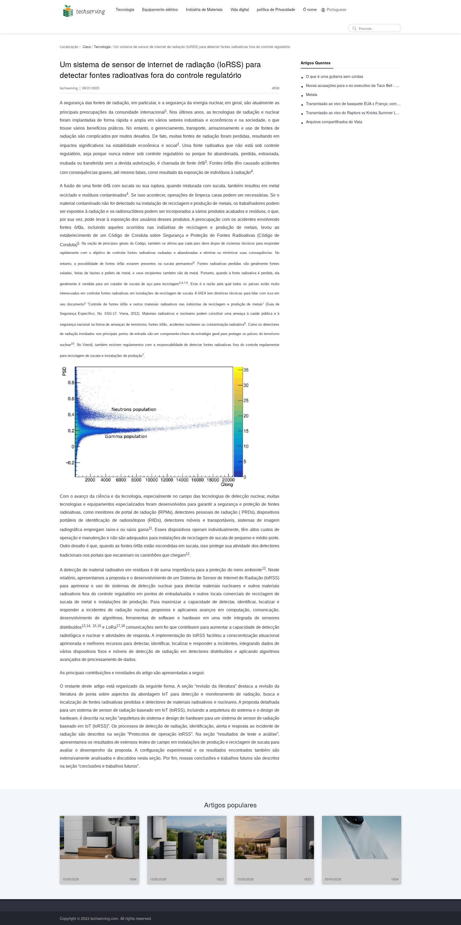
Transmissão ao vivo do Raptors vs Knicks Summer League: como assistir (353, 112)
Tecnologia (125, 9)
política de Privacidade (276, 9)
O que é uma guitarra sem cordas (334, 76)
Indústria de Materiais (204, 9)
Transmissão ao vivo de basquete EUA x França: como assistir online (353, 103)
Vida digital (239, 9)
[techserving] (83, 9)
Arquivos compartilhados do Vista (334, 121)
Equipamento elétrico (160, 9)
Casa (87, 46)
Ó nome (310, 9)
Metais (311, 94)
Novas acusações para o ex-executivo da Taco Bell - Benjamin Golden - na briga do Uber (353, 85)
